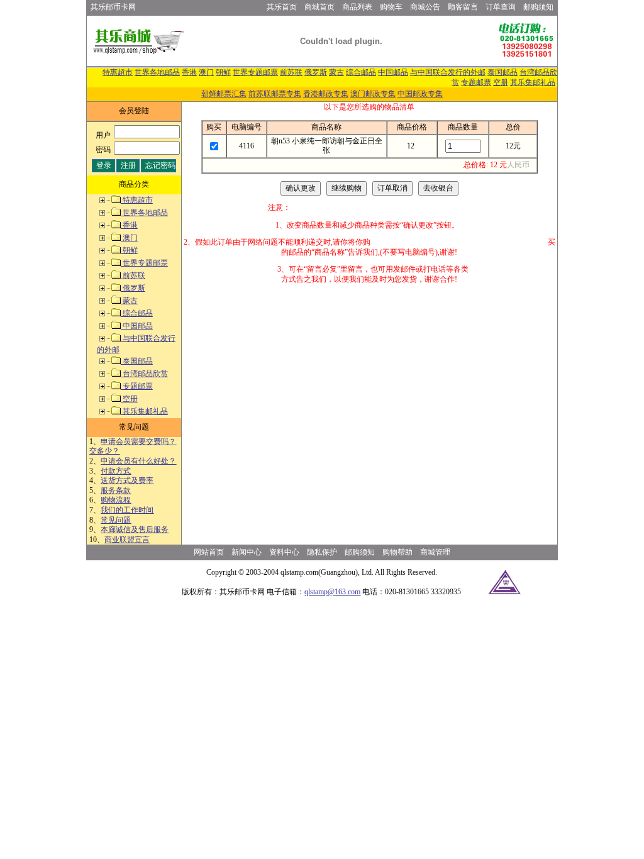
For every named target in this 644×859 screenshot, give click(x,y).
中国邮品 (393, 72)
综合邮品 (361, 72)
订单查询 (501, 7)
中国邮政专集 (420, 93)
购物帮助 (397, 552)
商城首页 (319, 7)
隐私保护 (322, 552)
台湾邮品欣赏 (144, 373)
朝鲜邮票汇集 (224, 93)
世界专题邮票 (255, 72)
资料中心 (284, 552)
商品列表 (357, 7)
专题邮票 (476, 82)
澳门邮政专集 (373, 93)
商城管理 (435, 552)
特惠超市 (118, 72)
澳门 (206, 72)
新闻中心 (246, 552)
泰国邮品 (502, 72)
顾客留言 (463, 7)
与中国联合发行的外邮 (448, 72)
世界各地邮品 (157, 72)
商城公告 (425, 7)
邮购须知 (538, 7)
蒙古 (336, 72)
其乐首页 (282, 7)
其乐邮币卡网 (113, 7)
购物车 (391, 7)
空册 (500, 82)
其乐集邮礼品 (532, 82)
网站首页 (209, 552)
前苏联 (291, 72)
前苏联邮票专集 (274, 93)
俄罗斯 (315, 72)
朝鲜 (223, 72)
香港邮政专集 (325, 93)
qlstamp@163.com (332, 591)
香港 (189, 72)
